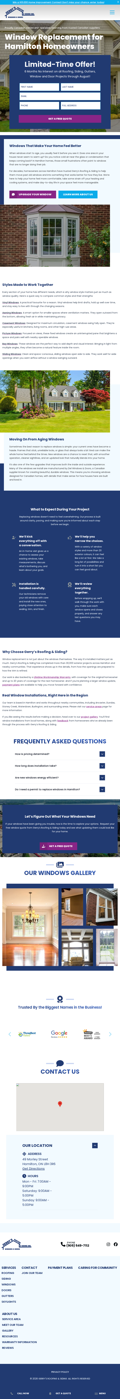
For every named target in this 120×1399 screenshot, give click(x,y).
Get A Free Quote (60, 119)
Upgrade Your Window (35, 194)
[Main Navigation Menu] (112, 12)
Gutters (8, 1296)
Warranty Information (19, 1342)
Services (9, 1268)
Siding (6, 1279)
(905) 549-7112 (77, 1245)
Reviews (8, 1348)
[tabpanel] (60, 927)
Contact (29, 1268)
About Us (9, 1314)
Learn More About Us (78, 194)
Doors (6, 1290)
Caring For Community (97, 1268)
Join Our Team (32, 1273)
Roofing (8, 1273)
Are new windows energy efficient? (37, 777)
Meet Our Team (12, 1325)
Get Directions (33, 1168)
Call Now (23, 1393)
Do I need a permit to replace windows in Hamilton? (47, 789)
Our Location (37, 1145)
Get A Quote (63, 1393)
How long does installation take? (36, 766)
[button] (60, 1104)
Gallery (7, 1331)
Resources (10, 1336)
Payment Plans (60, 1268)
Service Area (11, 1319)
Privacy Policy (60, 1372)
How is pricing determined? (32, 754)
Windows (9, 1284)
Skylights (9, 1302)
